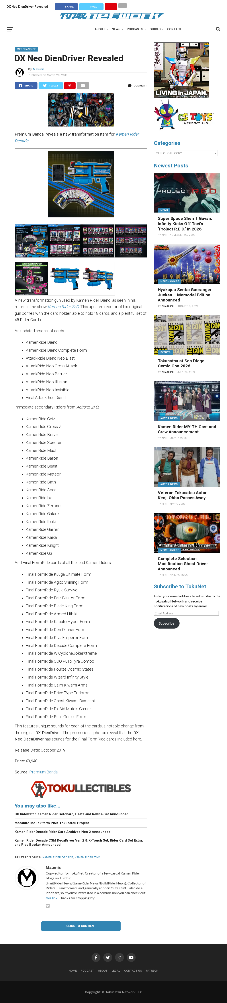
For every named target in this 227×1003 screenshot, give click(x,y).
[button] (31, 241)
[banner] (181, 97)
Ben (164, 235)
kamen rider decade (58, 857)
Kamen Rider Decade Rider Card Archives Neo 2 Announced (62, 832)
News (116, 29)
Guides (155, 29)
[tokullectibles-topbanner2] (81, 797)
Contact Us (133, 970)
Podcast (87, 970)
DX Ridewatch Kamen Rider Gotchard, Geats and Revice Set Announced (71, 814)
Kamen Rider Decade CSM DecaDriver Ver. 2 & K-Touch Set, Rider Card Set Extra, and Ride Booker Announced (79, 842)
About (100, 29)
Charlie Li (168, 306)
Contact (174, 29)
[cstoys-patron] (185, 132)
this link (51, 898)
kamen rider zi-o (87, 857)
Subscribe (166, 623)
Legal (116, 970)
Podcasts (135, 29)
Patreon (152, 970)
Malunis (39, 69)
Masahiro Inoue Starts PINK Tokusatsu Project (52, 823)
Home (73, 970)
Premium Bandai (44, 772)
